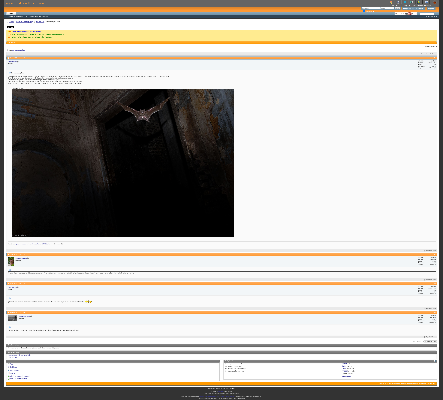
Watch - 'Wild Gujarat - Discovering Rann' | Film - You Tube (32, 37)
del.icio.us (13, 367)
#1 (435, 57)
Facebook (27, 376)
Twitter (24, 379)
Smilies (344, 366)
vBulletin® (221, 391)
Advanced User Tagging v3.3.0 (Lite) (209, 396)
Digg (11, 364)
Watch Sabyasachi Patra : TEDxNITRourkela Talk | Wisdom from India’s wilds (38, 34)
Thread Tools (424, 54)
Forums (412, 5)
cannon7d (14, 355)
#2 (435, 254)
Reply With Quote (431, 250)
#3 (435, 283)
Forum (11, 14)
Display (432, 54)
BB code (345, 364)
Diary (405, 5)
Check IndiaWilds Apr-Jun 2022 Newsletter (26, 32)
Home (391, 5)
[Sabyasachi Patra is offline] (12, 318)
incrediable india (24, 355)
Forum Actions (32, 17)
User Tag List (11, 42)
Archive (429, 384)
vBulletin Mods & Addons (227, 396)
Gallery (419, 5)
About (398, 5)
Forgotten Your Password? (413, 8)
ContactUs (426, 5)
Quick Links (43, 17)
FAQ (25, 17)
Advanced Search (431, 16)
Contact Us (382, 384)
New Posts (19, 17)
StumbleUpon (14, 370)
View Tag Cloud (13, 357)
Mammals (40, 22)
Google (12, 373)
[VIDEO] (345, 371)
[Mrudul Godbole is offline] (11, 261)
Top (435, 341)
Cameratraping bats (18, 50)
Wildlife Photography (24, 22)
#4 (435, 312)
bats (9, 355)
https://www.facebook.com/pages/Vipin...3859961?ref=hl (33, 244)
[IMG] (344, 369)
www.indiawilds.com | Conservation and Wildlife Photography (406, 384)
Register (431, 8)
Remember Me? (370, 11)
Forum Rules (11, 17)
